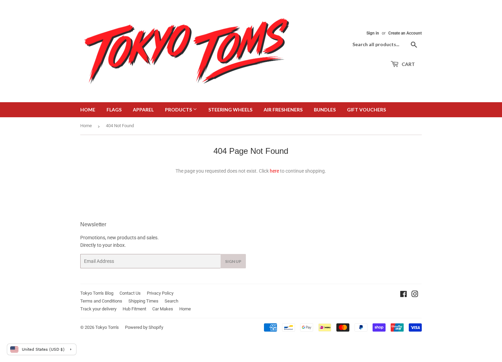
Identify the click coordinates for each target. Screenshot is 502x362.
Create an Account (405, 33)
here (274, 171)
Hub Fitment (134, 308)
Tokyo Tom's (107, 327)
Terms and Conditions (101, 301)
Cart (408, 64)
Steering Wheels (230, 109)
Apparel (143, 109)
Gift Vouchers (366, 109)
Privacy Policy (160, 293)
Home (87, 109)
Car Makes (162, 308)
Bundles (325, 109)
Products (179, 109)
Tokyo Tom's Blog (96, 293)
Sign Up (233, 261)
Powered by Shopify (144, 327)
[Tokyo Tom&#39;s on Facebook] (403, 295)
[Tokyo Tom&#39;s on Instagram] (415, 295)
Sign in (372, 33)
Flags (114, 109)
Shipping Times (143, 301)
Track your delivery (98, 308)
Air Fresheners (283, 109)
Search (171, 301)
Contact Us (130, 293)
